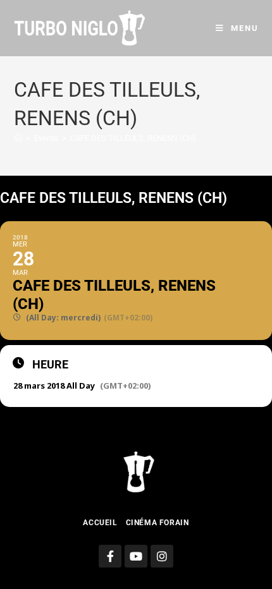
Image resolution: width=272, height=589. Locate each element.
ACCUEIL (100, 522)
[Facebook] (110, 556)
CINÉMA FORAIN (157, 522)
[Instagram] (162, 556)
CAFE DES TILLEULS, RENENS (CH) (133, 138)
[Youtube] (136, 556)
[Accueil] (18, 138)
